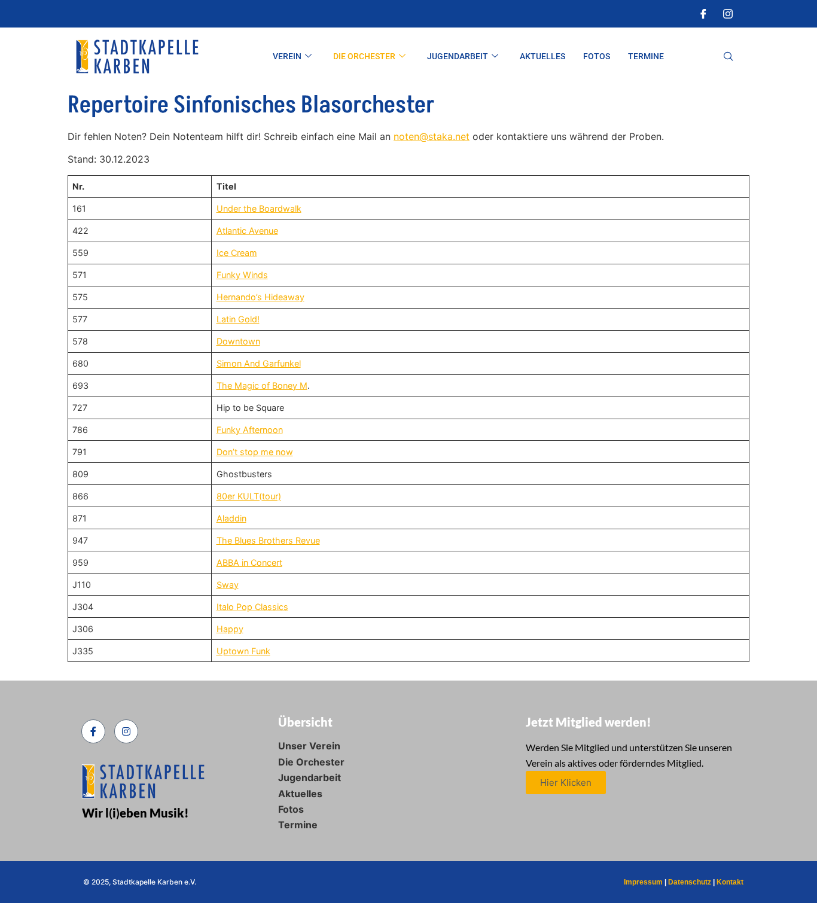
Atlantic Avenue (247, 230)
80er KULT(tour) (249, 496)
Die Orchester (364, 56)
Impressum (643, 882)
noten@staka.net (432, 136)
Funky (230, 430)
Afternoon (263, 430)
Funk (259, 651)
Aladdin (231, 518)
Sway (228, 585)
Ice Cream (237, 253)
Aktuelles (542, 56)
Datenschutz (689, 882)
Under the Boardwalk (259, 208)
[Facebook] (703, 14)
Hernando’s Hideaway (260, 297)
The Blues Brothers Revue (268, 540)
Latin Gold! (238, 319)
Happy (230, 629)
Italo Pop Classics (252, 607)
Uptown (233, 651)
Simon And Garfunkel (259, 363)
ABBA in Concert (249, 562)
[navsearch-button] (728, 57)
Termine (646, 56)
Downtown (238, 341)
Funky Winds (242, 275)
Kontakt (730, 882)
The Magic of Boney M (262, 385)
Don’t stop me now (255, 452)
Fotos (596, 56)
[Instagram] (728, 14)
